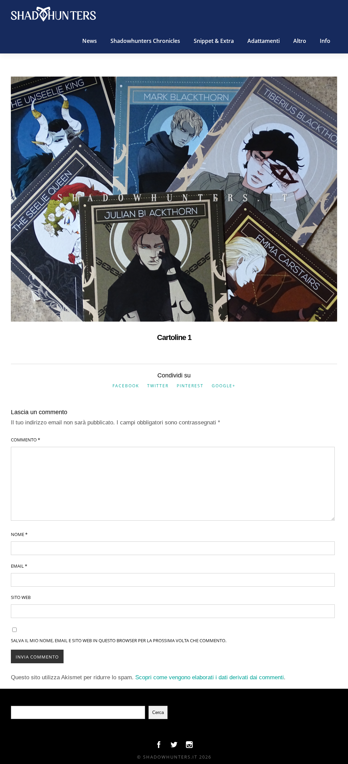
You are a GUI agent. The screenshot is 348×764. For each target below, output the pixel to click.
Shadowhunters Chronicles (145, 41)
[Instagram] (189, 746)
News (89, 41)
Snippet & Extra (214, 41)
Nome (19, 534)
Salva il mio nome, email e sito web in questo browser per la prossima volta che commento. (118, 640)
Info (325, 41)
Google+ (224, 386)
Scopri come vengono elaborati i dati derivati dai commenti (209, 677)
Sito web (21, 597)
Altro (299, 41)
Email (19, 566)
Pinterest (190, 386)
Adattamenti (263, 41)
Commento (25, 440)
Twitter (158, 386)
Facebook (125, 386)
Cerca (158, 712)
